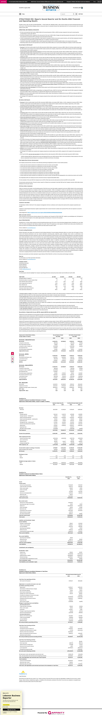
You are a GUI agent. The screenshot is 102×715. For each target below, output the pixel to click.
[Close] (20, 692)
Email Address (6, 704)
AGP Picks (3, 1)
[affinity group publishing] (12, 359)
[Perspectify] (12, 356)
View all (99, 1)
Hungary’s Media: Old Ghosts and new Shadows (78, 1)
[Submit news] (12, 353)
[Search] (73, 14)
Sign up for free (11, 709)
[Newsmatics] (12, 361)
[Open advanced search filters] (76, 14)
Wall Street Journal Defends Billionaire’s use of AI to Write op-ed (47, 1)
